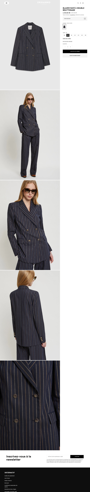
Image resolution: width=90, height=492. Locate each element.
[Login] (80, 3)
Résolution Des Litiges (10, 489)
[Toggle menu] (6, 3)
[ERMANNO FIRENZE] (44, 3)
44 (78, 35)
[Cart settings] (83, 3)
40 (71, 35)
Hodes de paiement (10, 475)
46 (82, 35)
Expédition (72, 14)
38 (67, 35)
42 (75, 35)
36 (64, 35)
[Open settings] (78, 3)
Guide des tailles (67, 38)
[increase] (70, 47)
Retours (7, 483)
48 (85, 35)
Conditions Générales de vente (11, 486)
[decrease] (65, 47)
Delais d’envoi (8, 480)
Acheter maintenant (75, 55)
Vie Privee (7, 478)
